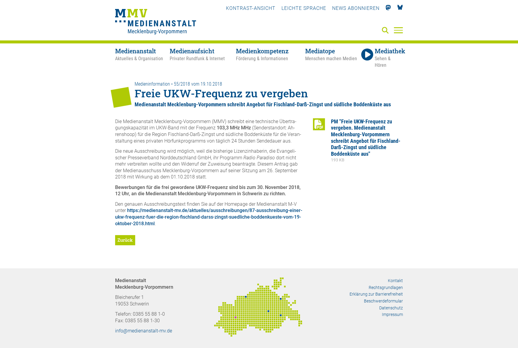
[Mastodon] (388, 8)
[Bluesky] (400, 8)
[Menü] (398, 29)
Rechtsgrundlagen (386, 287)
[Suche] (386, 30)
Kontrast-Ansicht (250, 8)
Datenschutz (391, 307)
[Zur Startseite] (155, 22)
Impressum (392, 314)
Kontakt (395, 280)
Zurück (125, 240)
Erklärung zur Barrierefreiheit (376, 294)
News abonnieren (356, 8)
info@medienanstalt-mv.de (143, 331)
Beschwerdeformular (383, 301)
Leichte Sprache (303, 8)
